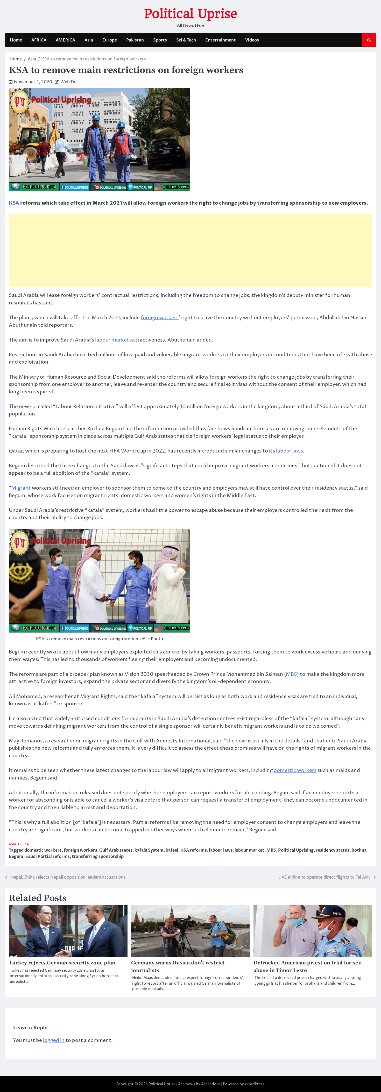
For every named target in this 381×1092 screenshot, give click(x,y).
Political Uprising (296, 850)
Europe (109, 40)
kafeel (172, 850)
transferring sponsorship (98, 856)
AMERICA (65, 40)
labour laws (289, 451)
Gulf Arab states (115, 850)
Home (16, 40)
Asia (88, 40)
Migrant (21, 488)
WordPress (254, 1084)
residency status (332, 850)
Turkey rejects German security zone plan (62, 963)
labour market (112, 340)
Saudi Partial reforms (47, 856)
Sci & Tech (186, 40)
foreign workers (160, 317)
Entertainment (220, 40)
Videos (252, 40)
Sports (160, 40)
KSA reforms (193, 850)
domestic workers (295, 770)
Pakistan (135, 40)
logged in (54, 1040)
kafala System (149, 850)
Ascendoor (210, 1084)
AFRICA (38, 40)
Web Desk (70, 82)
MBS (291, 674)
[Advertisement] (190, 250)
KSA (14, 203)
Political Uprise (190, 13)
